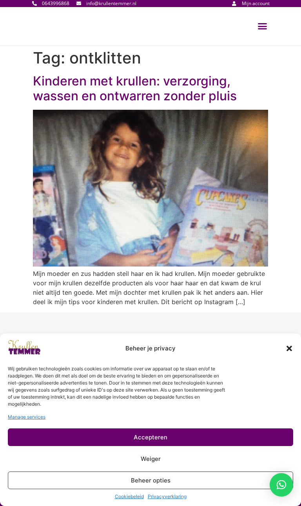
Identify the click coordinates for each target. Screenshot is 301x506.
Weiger (151, 458)
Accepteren (150, 437)
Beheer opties (150, 480)
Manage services (26, 417)
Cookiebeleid (129, 496)
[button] (289, 348)
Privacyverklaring (167, 496)
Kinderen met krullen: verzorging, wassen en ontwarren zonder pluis (135, 88)
